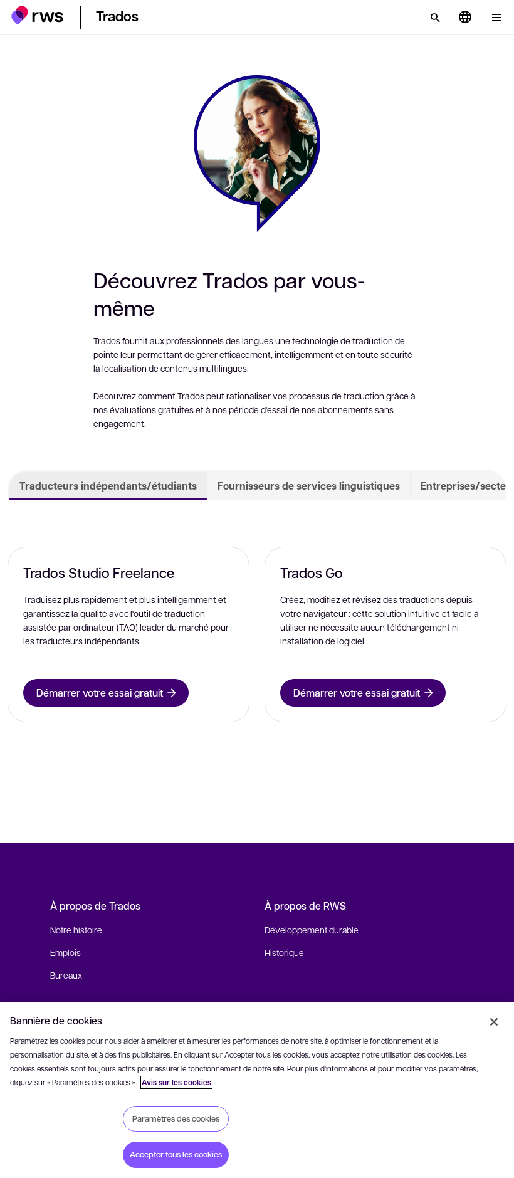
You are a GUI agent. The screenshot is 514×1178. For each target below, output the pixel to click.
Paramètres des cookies (175, 1118)
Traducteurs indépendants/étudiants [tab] (108, 486)
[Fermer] (494, 1022)
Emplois (65, 952)
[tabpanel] (257, 631)
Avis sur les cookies (176, 1082)
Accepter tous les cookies (176, 1154)
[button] (37, 15)
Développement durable (312, 929)
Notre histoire (76, 929)
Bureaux (66, 975)
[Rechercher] (435, 18)
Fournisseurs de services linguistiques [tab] (309, 486)
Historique (284, 952)
